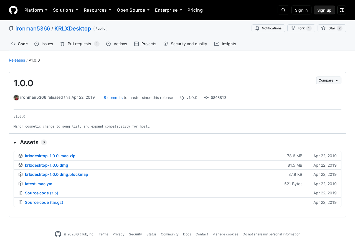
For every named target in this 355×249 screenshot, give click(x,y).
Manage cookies (225, 234)
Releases (17, 60)
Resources (95, 10)
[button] (177, 142)
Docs (187, 234)
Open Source (131, 10)
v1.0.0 (34, 60)
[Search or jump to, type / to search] (283, 10)
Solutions (63, 10)
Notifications (272, 28)
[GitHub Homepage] (58, 234)
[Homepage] (13, 10)
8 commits (114, 97)
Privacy (119, 234)
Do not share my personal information (271, 234)
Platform (33, 10)
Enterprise (166, 10)
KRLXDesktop (72, 28)
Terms (103, 234)
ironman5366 (33, 28)
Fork (304, 28)
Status (151, 234)
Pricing (195, 10)
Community (170, 234)
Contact (202, 234)
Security (135, 234)
